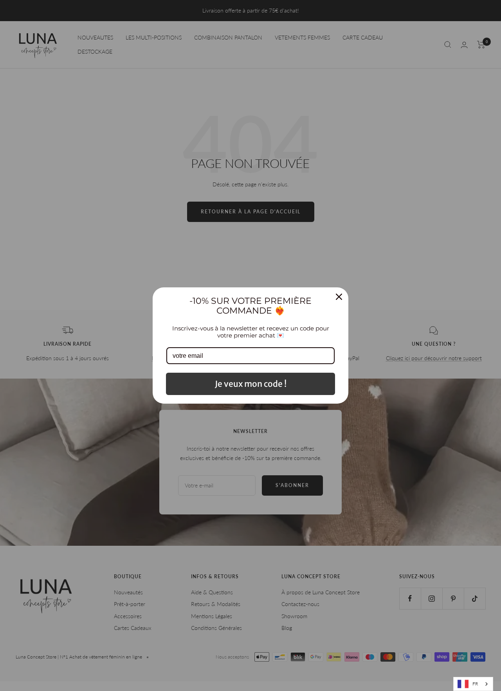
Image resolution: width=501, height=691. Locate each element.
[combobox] (473, 684)
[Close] (339, 296)
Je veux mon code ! (251, 384)
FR (475, 684)
